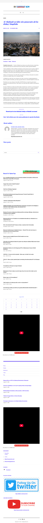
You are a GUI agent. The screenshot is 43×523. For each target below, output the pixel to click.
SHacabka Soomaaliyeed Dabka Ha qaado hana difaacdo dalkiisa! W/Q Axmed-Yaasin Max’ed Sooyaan (21, 242)
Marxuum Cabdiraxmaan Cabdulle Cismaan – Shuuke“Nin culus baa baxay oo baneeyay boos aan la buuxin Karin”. (19, 231)
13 (21, 304)
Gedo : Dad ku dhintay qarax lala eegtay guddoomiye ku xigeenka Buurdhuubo (21, 117)
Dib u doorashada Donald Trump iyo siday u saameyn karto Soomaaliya (18, 224)
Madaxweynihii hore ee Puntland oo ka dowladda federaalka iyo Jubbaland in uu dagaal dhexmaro (20, 219)
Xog (4, 374)
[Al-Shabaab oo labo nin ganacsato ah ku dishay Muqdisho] (21, 44)
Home (4, 365)
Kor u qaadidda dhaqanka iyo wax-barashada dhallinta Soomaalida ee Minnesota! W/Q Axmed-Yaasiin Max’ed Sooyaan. (20, 178)
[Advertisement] (19, 163)
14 (26, 304)
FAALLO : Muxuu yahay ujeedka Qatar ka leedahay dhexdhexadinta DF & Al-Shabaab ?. (21, 260)
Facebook (5, 61)
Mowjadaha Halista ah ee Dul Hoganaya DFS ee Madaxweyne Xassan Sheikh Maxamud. (19, 248)
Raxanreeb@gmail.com (10, 461)
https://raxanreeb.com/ (9, 459)
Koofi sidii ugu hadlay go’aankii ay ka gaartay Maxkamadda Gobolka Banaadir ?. (20, 287)
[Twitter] (24, 519)
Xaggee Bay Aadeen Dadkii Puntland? (11, 183)
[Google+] (20, 519)
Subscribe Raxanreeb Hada (22, 352)
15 (31, 304)
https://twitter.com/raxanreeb (21, 493)
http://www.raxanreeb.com (16, 136)
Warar (4, 18)
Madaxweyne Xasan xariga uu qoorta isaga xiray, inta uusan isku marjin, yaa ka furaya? (20, 272)
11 (11, 304)
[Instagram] (22, 519)
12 (16, 304)
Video (4, 372)
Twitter (9, 61)
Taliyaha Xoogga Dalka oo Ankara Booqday (12, 395)
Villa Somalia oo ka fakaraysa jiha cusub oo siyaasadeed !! (15, 282)
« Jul (21, 311)
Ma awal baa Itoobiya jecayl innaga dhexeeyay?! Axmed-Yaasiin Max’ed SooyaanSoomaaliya (18, 195)
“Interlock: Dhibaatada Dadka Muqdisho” (12, 200)
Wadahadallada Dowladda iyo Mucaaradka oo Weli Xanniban (16, 390)
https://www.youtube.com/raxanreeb (21, 510)
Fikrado (4, 368)
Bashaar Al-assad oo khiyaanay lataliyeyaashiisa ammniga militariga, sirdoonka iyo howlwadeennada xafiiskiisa (21, 213)
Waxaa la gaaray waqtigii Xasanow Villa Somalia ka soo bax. (16, 236)
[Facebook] (19, 519)
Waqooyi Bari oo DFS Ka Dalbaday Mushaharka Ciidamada (15, 380)
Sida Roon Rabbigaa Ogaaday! (9, 189)
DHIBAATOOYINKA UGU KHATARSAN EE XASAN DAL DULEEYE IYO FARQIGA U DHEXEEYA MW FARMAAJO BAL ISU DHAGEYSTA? (20, 206)
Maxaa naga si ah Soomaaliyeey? (10, 277)
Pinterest (14, 61)
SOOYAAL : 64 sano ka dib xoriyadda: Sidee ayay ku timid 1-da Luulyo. (18, 254)
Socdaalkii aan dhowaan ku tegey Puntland (12, 265)
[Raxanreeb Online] (21, 7)
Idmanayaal (5, 370)
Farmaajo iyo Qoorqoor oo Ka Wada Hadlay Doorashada (15, 401)
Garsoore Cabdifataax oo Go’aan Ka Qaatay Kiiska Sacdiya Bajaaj (17, 385)
